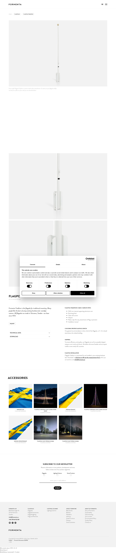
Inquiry (12, 324)
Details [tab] (58, 264)
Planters (68, 520)
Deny (33, 293)
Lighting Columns (51, 511)
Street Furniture (70, 518)
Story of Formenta (90, 511)
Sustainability (88, 513)
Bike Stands (69, 511)
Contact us (88, 522)
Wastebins (69, 514)
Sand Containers (70, 522)
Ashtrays (68, 516)
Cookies (11, 540)
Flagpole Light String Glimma (70, 441)
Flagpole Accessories (33, 513)
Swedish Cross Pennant (20, 441)
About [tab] (83, 264)
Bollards (68, 513)
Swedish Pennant (70, 409)
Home (10, 14)
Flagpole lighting (32, 514)
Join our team (88, 516)
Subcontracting (89, 514)
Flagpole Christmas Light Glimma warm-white (45, 410)
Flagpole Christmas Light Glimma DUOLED (95, 409)
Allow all (82, 293)
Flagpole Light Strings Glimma (45, 441)
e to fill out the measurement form (90, 357)
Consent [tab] (32, 264)
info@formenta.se (79, 360)
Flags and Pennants (33, 516)
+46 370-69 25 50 (14, 520)
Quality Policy (88, 520)
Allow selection (58, 293)
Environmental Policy (90, 518)
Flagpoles (17, 14)
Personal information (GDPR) (21, 540)
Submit (57, 488)
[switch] (48, 286)
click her (77, 357)
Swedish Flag (20, 409)
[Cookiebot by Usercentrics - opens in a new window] (86, 259)
